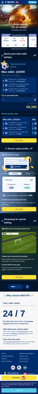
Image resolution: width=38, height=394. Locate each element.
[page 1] (17, 286)
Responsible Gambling (7, 356)
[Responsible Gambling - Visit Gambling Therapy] (13, 368)
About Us (3, 353)
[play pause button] (27, 286)
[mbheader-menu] (2, 2)
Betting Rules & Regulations (26, 353)
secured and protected (12, 341)
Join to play (19, 140)
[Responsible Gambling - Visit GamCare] (19, 368)
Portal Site (4, 358)
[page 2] (19, 286)
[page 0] (13, 286)
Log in (32, 2)
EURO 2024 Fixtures (6, 361)
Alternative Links (23, 356)
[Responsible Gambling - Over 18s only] (25, 368)
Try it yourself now (9, 95)
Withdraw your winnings (18, 333)
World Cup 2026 (23, 361)
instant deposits (22, 331)
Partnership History (24, 358)
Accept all (19, 390)
